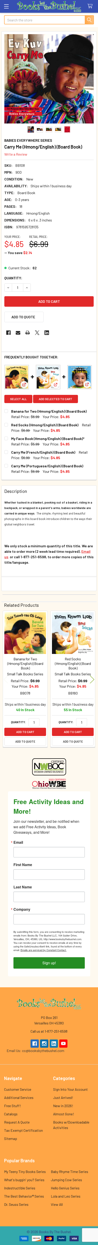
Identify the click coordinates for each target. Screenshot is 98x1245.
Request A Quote (17, 1122)
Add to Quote (25, 741)
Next (92, 680)
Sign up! (49, 962)
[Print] (27, 333)
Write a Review (15, 154)
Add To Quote (23, 317)
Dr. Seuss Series (16, 1204)
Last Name (22, 887)
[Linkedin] (47, 333)
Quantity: (13, 278)
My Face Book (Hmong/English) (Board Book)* (48, 438)
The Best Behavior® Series (24, 1196)
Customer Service (17, 1089)
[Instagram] (44, 1043)
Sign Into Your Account (70, 1089)
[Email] (18, 333)
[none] (49, 78)
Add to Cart (25, 732)
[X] (37, 333)
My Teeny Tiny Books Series (25, 1171)
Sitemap (10, 1138)
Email (18, 842)
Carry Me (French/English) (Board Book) (43, 452)
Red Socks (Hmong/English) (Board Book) (44, 425)
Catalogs (11, 1114)
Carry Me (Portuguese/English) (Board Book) (47, 466)
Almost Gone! (63, 1114)
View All (57, 1204)
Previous (5, 680)
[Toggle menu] (6, 6)
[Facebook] (8, 333)
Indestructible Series (19, 1188)
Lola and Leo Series (65, 1196)
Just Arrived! (63, 1097)
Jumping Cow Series (66, 1180)
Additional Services (19, 1097)
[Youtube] (63, 1043)
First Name (22, 865)
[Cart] (91, 6)
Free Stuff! (12, 1106)
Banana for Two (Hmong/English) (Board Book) (49, 411)
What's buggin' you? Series (24, 1180)
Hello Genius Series (65, 1188)
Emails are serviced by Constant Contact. (44, 950)
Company (21, 909)
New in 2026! (63, 1106)
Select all (18, 399)
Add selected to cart (55, 399)
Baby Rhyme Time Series (69, 1171)
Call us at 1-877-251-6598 (49, 1031)
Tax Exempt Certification (23, 1130)
